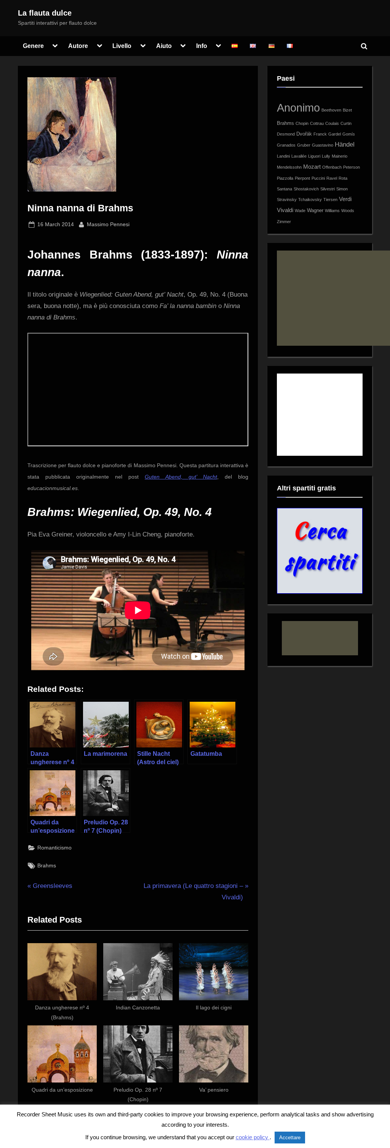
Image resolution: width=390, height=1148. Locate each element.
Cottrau (317, 123)
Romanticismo (54, 848)
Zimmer (284, 221)
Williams (332, 210)
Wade (300, 210)
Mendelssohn (289, 167)
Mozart (312, 166)
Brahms (46, 865)
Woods (347, 210)
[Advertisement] (333, 298)
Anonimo (298, 107)
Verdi (345, 199)
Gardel (334, 134)
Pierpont (302, 178)
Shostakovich (306, 189)
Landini (283, 156)
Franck (320, 134)
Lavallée (299, 156)
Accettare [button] (289, 1137)
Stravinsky (287, 199)
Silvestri (327, 189)
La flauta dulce (45, 13)
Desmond (286, 134)
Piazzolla (285, 178)
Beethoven (331, 110)
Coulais (332, 123)
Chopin (302, 123)
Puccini (318, 178)
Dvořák (304, 134)
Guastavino (322, 145)
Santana (284, 189)
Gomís (348, 134)
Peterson (351, 167)
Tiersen (330, 199)
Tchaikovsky (310, 199)
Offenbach (332, 167)
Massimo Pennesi (108, 224)
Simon (342, 189)
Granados (286, 145)
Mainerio (339, 156)
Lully (326, 156)
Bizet (347, 110)
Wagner (315, 210)
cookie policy (253, 1137)
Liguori (314, 156)
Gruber (303, 145)
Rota (343, 178)
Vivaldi (285, 210)
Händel (345, 144)
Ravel (331, 178)
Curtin (346, 123)
